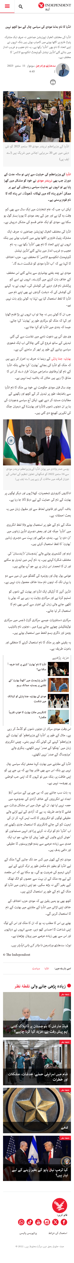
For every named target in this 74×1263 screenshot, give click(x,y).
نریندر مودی (44, 180)
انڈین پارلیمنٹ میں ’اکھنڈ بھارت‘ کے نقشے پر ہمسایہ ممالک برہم (27, 682)
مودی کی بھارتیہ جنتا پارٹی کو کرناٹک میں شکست (27, 698)
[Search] (21, 6)
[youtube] (38, 1222)
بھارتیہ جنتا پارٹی (61, 358)
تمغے (64, 1127)
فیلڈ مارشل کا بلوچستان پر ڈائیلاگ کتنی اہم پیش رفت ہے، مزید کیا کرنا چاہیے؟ (39, 1029)
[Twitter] (55, 1222)
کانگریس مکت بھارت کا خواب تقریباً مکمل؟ (27, 714)
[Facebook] (64, 1222)
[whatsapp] (21, 1222)
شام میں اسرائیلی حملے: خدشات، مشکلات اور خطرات (38, 1077)
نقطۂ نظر (22, 986)
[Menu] (7, 6)
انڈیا (68, 174)
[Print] (53, 82)
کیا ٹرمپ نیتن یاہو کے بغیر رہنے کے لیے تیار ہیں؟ (40, 1172)
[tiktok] (30, 1222)
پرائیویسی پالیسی (28, 1233)
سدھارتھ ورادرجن (46, 66)
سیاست (36, 968)
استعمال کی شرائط (57, 1233)
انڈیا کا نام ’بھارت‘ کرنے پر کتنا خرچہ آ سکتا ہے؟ (27, 666)
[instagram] (47, 1222)
